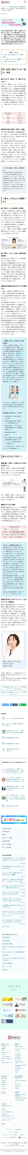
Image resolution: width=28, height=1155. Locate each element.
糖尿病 (15, 329)
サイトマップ (9, 1129)
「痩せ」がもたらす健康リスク (15, 59)
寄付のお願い (18, 1059)
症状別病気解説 (19, 1076)
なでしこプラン (18, 1051)
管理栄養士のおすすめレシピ (8, 1115)
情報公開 (17, 1070)
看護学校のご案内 (19, 1100)
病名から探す (18, 1084)
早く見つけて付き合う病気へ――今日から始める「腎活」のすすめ (14, 894)
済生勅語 (3, 1054)
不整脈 (8, 377)
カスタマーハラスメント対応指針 (10, 1134)
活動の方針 (4, 1046)
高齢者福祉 (4, 1082)
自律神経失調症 (7, 944)
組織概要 (3, 1048)
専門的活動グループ (19, 1068)
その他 (3, 1086)
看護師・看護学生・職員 (20, 1097)
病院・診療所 (4, 1078)
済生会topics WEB (6, 1120)
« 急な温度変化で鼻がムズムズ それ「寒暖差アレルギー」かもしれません (14, 687)
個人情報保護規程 (18, 1129)
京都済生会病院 (8, 664)
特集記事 (17, 1088)
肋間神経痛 (6, 937)
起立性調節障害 (7, 963)
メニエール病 (7, 966)
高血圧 (20, 329)
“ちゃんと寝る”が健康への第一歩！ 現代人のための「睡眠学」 (14, 874)
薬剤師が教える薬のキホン (7, 1105)
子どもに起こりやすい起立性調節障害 (13, 952)
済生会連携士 (18, 1053)
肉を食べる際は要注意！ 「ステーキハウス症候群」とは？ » (14, 693)
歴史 (3, 1050)
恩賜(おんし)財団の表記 (7, 1058)
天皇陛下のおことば (6, 1052)
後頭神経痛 (6, 940)
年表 (3, 1060)
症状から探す (7, 828)
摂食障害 (18, 353)
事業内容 (17, 1044)
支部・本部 (4, 1088)
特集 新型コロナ (5, 1113)
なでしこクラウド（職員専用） (9, 1137)
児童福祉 (3, 1080)
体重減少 (4, 263)
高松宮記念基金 (18, 1057)
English (3, 1123)
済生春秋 (3, 1109)
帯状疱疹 (6, 955)
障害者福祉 (4, 1084)
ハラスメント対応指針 (14, 1132)
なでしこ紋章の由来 (6, 1056)
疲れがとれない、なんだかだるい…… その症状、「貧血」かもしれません (14, 900)
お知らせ (3, 1092)
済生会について (5, 1044)
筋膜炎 (5, 969)
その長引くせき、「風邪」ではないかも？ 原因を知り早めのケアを (14, 887)
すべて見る (6, 926)
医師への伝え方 (18, 1086)
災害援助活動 (18, 1055)
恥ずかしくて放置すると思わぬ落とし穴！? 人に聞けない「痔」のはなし (14, 881)
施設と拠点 (4, 1076)
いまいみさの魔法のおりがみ (8, 1111)
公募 (16, 1072)
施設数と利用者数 (18, 1046)
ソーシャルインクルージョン (8, 1118)
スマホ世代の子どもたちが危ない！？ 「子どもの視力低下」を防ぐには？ (14, 921)
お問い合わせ (22, 1134)
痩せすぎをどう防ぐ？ (12, 61)
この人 (3, 1107)
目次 (11, 52)
